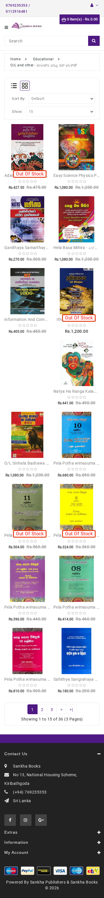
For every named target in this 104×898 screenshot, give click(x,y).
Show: (17, 111)
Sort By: (18, 98)
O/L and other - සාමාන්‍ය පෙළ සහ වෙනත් (43, 65)
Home (15, 59)
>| (71, 709)
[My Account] (94, 5)
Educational (43, 59)
